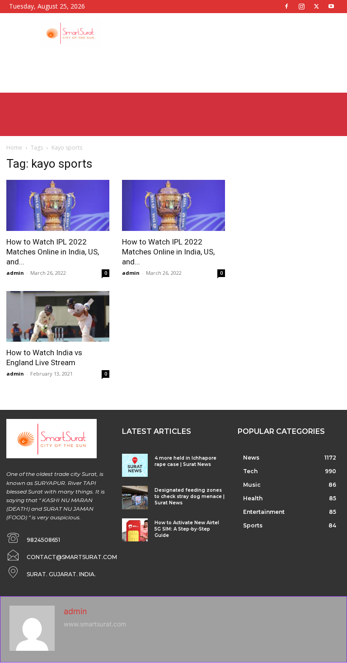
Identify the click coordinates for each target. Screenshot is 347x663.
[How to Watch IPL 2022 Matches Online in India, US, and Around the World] (57, 205)
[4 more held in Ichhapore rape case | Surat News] (135, 465)
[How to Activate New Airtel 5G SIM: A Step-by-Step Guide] (135, 529)
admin (15, 272)
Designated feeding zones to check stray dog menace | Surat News (190, 496)
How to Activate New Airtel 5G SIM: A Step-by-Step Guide (187, 529)
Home (14, 147)
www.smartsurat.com (95, 624)
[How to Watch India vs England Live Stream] (57, 316)
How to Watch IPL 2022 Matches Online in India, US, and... (52, 251)
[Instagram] (301, 6)
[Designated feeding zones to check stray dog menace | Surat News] (135, 497)
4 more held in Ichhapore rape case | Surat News (185, 461)
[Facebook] (286, 6)
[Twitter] (316, 6)
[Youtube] (331, 6)
